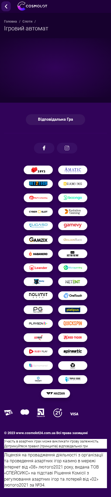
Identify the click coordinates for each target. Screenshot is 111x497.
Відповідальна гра (55, 119)
